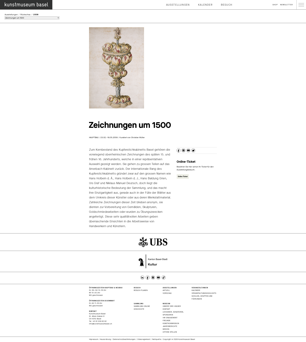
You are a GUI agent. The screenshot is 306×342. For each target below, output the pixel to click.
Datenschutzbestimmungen (124, 339)
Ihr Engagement (170, 318)
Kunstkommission (171, 323)
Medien (166, 329)
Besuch (226, 4)
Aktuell (166, 290)
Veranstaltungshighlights (204, 293)
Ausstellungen (178, 4)
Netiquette (156, 339)
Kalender (205, 4)
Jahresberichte (170, 326)
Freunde (166, 320)
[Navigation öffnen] (301, 4)
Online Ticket (183, 176)
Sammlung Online (142, 306)
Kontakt (166, 309)
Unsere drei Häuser (172, 306)
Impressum (93, 339)
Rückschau (25, 14)
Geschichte (139, 309)
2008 (35, 14)
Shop (275, 5)
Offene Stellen (170, 332)
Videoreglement (143, 339)
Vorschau (167, 293)
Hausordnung (105, 339)
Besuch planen (141, 290)
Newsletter (286, 5)
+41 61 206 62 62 (100, 321)
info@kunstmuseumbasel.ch (100, 324)
